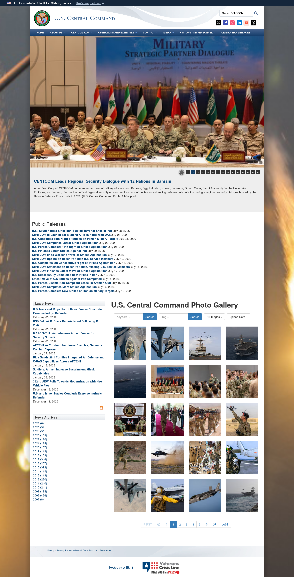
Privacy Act (94, 550)
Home (40, 32)
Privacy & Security (55, 550)
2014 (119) (40, 471)
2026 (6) (38, 423)
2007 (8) (38, 499)
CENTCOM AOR (80, 32)
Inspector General (73, 550)
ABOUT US (56, 32)
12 (243, 172)
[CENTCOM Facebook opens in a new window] (225, 22)
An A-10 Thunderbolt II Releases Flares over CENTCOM (86, 181)
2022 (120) (40, 439)
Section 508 (105, 550)
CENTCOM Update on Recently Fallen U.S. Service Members (72, 259)
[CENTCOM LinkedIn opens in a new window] (239, 22)
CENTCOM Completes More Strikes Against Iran (64, 287)
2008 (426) (40, 495)
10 (233, 172)
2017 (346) (40, 459)
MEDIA (167, 32)
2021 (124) (40, 443)
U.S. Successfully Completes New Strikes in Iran (64, 275)
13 (248, 172)
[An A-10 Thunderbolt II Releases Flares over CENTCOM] (147, 101)
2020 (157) (40, 447)
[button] (90, 3)
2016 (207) (40, 463)
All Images (214, 317)
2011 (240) (40, 483)
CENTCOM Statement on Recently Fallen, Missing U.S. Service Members (81, 267)
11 (238, 172)
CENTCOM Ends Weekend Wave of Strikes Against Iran (69, 255)
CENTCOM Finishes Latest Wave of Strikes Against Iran (70, 271)
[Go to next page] (206, 524)
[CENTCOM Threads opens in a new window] (253, 22)
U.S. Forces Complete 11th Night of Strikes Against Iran (70, 247)
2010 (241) (40, 487)
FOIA (85, 550)
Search (149, 317)
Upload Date (237, 317)
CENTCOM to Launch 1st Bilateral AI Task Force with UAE (71, 235)
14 (253, 172)
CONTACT (149, 32)
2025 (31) (39, 427)
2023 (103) (40, 435)
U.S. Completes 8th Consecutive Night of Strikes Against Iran (73, 263)
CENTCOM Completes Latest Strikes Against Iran (65, 243)
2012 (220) (40, 479)
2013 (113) (40, 475)
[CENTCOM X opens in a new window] (218, 22)
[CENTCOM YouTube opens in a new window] (246, 22)
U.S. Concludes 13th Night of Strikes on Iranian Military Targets (75, 239)
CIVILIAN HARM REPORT (235, 32)
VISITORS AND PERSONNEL (196, 32)
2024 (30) (39, 431)
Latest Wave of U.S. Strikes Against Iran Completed (67, 279)
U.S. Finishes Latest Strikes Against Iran (59, 251)
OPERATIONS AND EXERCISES (116, 32)
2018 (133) (40, 455)
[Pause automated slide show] (181, 172)
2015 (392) (40, 467)
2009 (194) (40, 491)
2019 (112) (40, 451)
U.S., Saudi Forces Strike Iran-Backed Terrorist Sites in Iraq (72, 231)
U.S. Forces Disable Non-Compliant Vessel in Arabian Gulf (71, 283)
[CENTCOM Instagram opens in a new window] (232, 22)
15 (258, 172)
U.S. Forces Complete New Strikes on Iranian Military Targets (73, 291)
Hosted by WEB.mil (121, 567)
